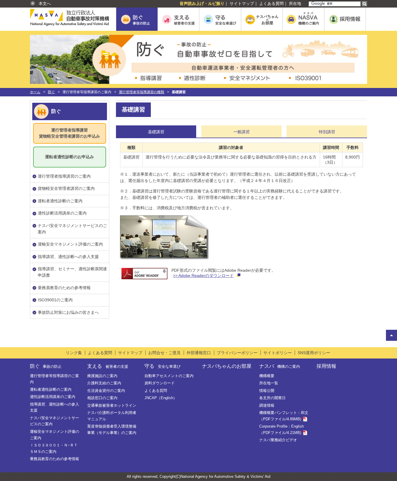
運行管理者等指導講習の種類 (141, 92)
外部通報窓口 (199, 352)
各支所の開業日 (272, 398)
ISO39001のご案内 (55, 300)
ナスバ (279, 366)
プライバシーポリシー (237, 352)
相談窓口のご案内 (102, 398)
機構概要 (266, 376)
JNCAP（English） (160, 398)
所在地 (295, 3)
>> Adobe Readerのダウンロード (203, 275)
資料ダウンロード (159, 383)
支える (107, 366)
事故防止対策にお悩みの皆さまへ (68, 312)
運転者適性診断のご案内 (60, 201)
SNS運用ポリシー (314, 352)
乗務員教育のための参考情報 (64, 287)
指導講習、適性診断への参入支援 (68, 256)
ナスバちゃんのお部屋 (226, 366)
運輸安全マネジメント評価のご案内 (70, 244)
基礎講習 (156, 132)
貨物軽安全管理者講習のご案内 (66, 188)
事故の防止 (73, 111)
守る (162, 366)
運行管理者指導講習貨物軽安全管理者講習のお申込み (69, 133)
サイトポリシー (277, 352)
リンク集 (74, 352)
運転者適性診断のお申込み (69, 156)
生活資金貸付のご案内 (106, 390)
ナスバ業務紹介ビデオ (278, 440)
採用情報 (326, 366)
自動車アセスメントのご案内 (169, 376)
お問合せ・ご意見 (164, 352)
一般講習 (241, 132)
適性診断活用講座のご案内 (62, 213)
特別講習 (327, 132)
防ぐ (51, 92)
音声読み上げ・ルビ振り (202, 3)
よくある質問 (271, 3)
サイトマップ (242, 3)
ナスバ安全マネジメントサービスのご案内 (72, 228)
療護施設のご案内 (102, 376)
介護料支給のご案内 (104, 383)
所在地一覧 (268, 383)
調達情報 (266, 405)
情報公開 (266, 390)
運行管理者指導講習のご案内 (64, 176)
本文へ (45, 3)
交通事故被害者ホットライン (111, 405)
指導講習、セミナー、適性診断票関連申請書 (72, 272)
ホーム (35, 92)
